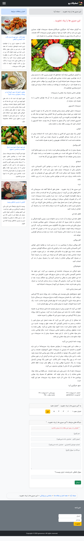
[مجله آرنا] (75, 3)
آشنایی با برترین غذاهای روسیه (16, 202)
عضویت (77, 523)
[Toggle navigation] (4, 3)
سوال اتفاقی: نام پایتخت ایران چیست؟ (68, 472)
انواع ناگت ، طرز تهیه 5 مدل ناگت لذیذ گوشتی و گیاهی (15, 38)
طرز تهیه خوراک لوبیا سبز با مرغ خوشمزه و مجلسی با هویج (16, 148)
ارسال (78, 482)
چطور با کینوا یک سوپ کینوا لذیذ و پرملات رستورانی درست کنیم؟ (15, 93)
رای (48, 411)
